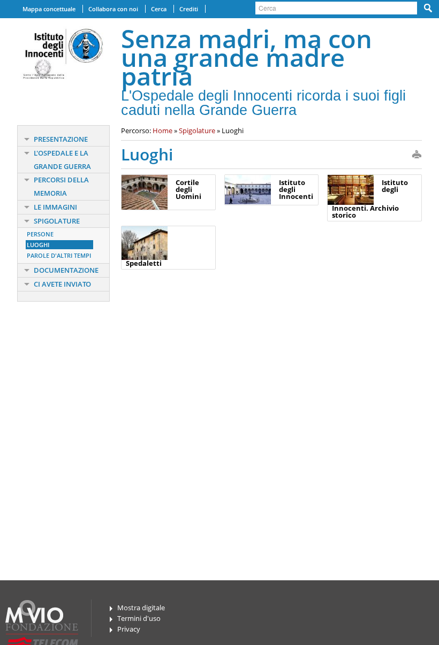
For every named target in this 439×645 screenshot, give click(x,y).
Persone (40, 234)
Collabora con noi (113, 9)
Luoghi (38, 245)
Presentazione (61, 139)
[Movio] (39, 611)
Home (162, 130)
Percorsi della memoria (61, 186)
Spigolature (57, 221)
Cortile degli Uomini (188, 189)
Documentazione (66, 270)
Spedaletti (144, 263)
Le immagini (55, 207)
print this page (416, 155)
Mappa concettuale (48, 9)
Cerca (158, 9)
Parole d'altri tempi (59, 255)
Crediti (188, 9)
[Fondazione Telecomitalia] (47, 637)
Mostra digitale (141, 607)
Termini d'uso (139, 618)
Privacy (128, 629)
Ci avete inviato (62, 284)
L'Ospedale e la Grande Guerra (62, 159)
